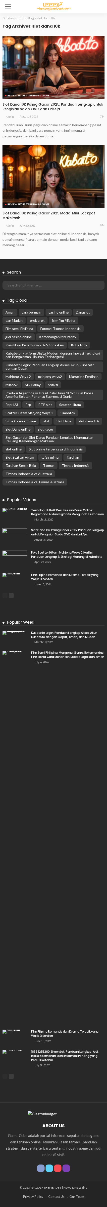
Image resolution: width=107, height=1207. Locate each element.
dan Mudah (14, 320)
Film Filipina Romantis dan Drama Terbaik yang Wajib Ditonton (65, 577)
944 (102, 225)
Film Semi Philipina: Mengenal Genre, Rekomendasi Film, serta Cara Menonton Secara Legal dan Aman (67, 654)
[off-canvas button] (8, 6)
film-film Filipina (63, 320)
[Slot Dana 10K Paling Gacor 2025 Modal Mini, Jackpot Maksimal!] (53, 176)
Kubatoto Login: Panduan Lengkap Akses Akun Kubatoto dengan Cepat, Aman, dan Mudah (64, 635)
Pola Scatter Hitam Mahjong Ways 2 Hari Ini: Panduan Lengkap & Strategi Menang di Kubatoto (67, 554)
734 (102, 116)
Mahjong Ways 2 (18, 376)
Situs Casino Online (20, 421)
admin (10, 116)
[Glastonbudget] (53, 5)
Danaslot (83, 312)
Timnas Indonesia (75, 465)
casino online (59, 312)
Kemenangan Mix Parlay (57, 337)
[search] (101, 6)
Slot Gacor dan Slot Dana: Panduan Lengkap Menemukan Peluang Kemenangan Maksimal (49, 439)
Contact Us (56, 1197)
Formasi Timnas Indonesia (60, 328)
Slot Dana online (18, 429)
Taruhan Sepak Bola (20, 465)
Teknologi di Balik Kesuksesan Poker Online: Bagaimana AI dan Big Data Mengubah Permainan (67, 512)
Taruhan (72, 457)
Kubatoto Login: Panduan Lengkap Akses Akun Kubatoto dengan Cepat (50, 366)
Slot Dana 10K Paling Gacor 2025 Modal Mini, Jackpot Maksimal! (48, 215)
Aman (9, 312)
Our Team (76, 1197)
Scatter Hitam (70, 404)
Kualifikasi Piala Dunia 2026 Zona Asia (34, 345)
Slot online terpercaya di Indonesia (56, 449)
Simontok (67, 413)
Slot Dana (63, 421)
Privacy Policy (33, 1197)
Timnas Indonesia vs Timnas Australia (34, 482)
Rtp (28, 404)
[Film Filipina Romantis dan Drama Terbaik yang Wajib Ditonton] (14, 575)
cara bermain (31, 312)
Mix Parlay (33, 385)
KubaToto (79, 345)
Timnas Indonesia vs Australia (28, 474)
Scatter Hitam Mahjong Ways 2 (29, 413)
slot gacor (45, 429)
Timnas (48, 465)
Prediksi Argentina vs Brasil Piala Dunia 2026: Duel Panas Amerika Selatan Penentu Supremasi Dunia (49, 395)
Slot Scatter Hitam (19, 457)
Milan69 (11, 385)
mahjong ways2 (50, 376)
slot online (13, 449)
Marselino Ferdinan (84, 376)
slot (46, 421)
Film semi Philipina (19, 328)
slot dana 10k (89, 421)
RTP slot (45, 404)
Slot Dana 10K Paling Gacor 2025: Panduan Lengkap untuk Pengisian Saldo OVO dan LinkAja (52, 107)
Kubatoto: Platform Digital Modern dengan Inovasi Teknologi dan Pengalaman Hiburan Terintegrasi (52, 355)
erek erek (37, 320)
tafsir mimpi (50, 457)
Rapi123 (11, 404)
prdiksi (53, 385)
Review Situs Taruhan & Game (28, 95)
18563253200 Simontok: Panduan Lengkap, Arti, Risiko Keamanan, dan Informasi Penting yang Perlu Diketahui (64, 1055)
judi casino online (18, 337)
